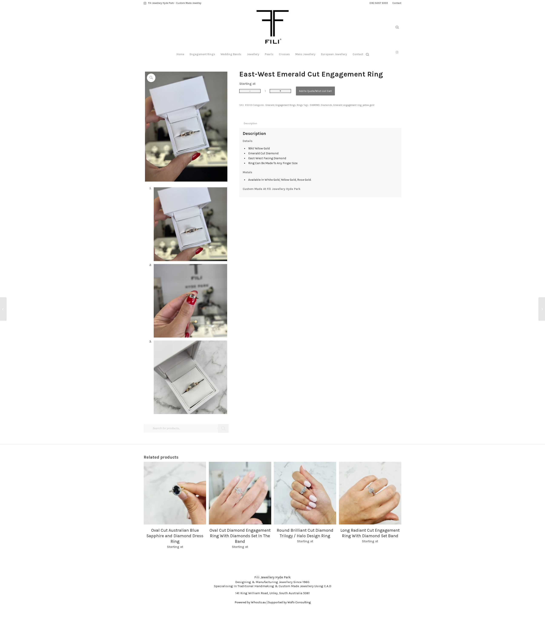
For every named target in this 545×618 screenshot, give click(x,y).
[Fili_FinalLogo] (273, 27)
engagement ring (352, 105)
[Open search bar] (397, 27)
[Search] (223, 428)
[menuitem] (378, 3)
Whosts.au (258, 602)
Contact (396, 3)
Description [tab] (250, 123)
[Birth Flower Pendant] (3, 309)
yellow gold (368, 105)
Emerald (269, 105)
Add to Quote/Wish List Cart (315, 91)
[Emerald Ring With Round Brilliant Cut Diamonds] (541, 309)
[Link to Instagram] (145, 3)
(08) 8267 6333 (378, 3)
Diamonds (326, 105)
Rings (300, 105)
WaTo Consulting (299, 602)
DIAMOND (315, 105)
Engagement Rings (285, 105)
